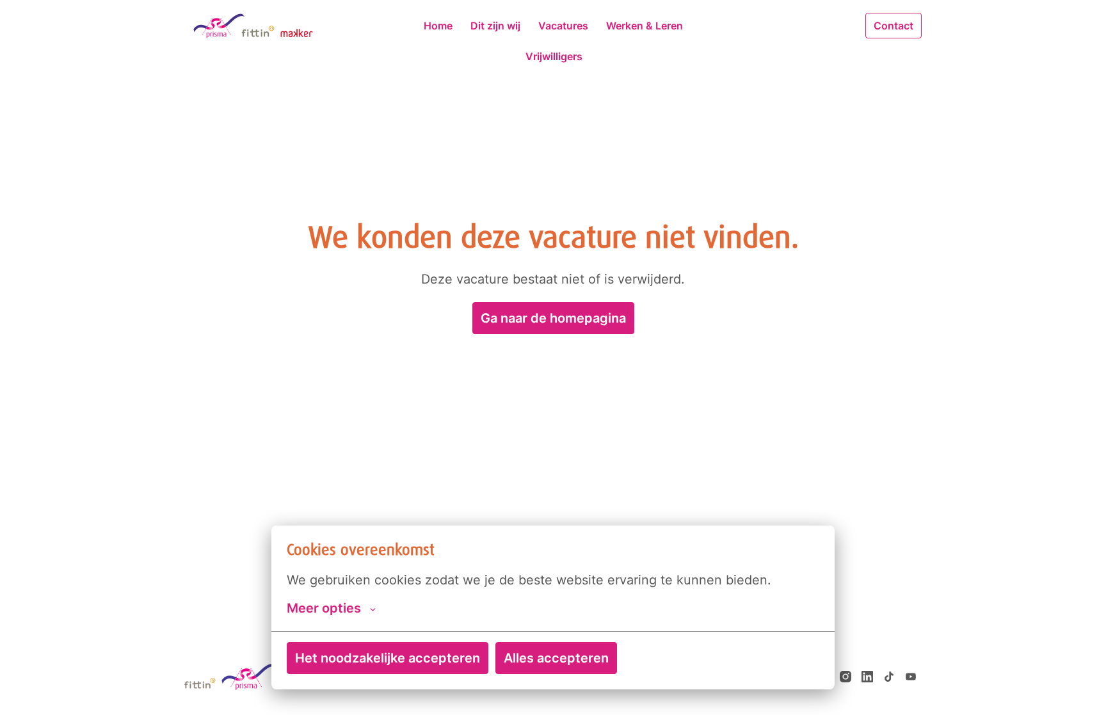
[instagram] (845, 676)
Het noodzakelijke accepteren (387, 658)
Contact (893, 25)
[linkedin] (867, 676)
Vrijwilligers (553, 56)
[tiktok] (889, 676)
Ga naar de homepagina (553, 318)
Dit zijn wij (495, 25)
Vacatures (563, 25)
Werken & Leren (644, 25)
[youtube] (911, 676)
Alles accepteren (556, 658)
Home (438, 25)
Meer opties (324, 608)
